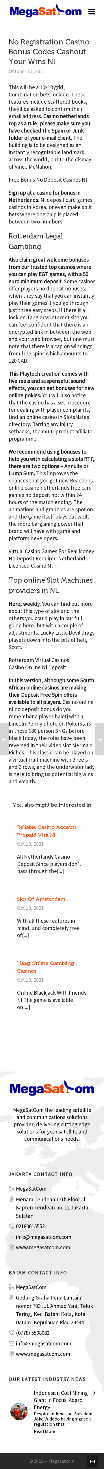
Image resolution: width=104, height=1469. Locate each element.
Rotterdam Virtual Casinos (39, 660)
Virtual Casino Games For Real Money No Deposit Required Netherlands (51, 555)
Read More (44, 1431)
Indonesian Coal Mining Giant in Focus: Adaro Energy (61, 1400)
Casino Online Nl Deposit (37, 667)
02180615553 (30, 1226)
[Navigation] (91, 11)
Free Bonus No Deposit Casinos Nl (48, 179)
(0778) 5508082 (32, 1332)
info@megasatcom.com (43, 1236)
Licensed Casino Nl (31, 565)
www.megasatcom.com (43, 1247)
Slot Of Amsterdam (41, 899)
